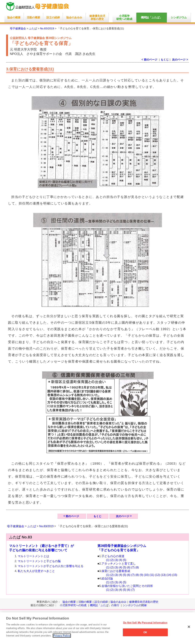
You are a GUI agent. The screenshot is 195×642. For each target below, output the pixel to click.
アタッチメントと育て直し (118, 563)
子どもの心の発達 (112, 556)
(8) (137, 567)
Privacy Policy (61, 635)
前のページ (72, 516)
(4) (120, 560)
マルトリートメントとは (33, 556)
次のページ (178, 59)
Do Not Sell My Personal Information (145, 622)
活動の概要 (33, 17)
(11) (151, 574)
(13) (163, 574)
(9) (141, 574)
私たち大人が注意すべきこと (36, 571)
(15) (174, 574)
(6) (128, 567)
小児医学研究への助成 (124, 17)
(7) (133, 567)
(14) (168, 574)
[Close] (189, 627)
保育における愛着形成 (115, 571)
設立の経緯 (53, 17)
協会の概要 (14, 17)
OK (145, 632)
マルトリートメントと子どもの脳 (39, 561)
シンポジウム (179, 17)
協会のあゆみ (74, 17)
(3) (116, 560)
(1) (107, 560)
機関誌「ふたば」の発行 (104, 605)
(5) (124, 560)
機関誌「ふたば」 (151, 17)
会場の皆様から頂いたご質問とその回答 (127, 585)
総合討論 (107, 578)
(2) (112, 560)
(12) (157, 574)
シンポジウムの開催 (135, 605)
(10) (146, 574)
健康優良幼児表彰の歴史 (97, 17)
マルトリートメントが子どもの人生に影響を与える (50, 566)
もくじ (165, 59)
